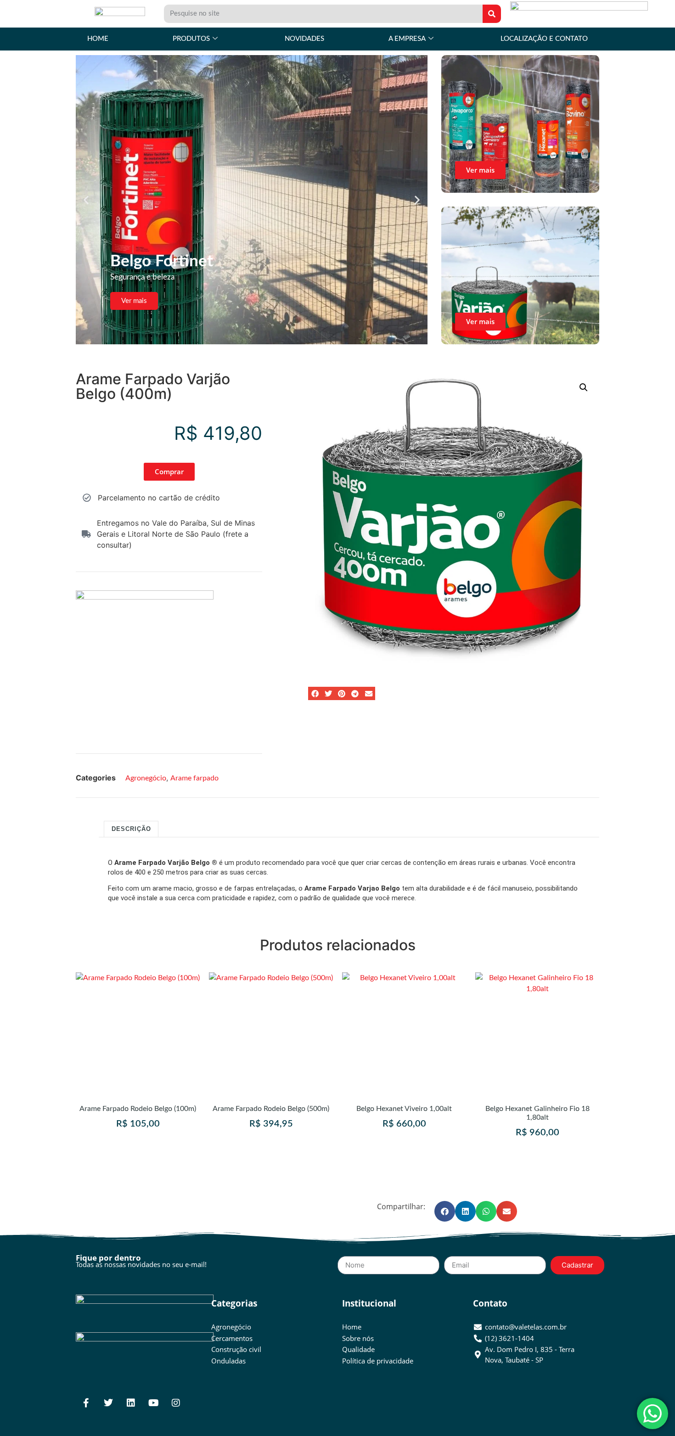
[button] (86, 200)
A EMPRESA (407, 38)
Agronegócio (145, 778)
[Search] (492, 14)
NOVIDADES (304, 38)
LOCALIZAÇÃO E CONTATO (544, 38)
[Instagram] (176, 1403)
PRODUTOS (191, 38)
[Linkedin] (131, 1403)
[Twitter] (108, 1403)
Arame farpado (194, 778)
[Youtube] (153, 1403)
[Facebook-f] (86, 1403)
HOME (97, 38)
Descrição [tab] (131, 828)
